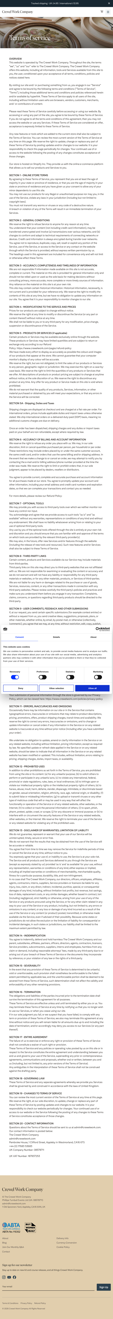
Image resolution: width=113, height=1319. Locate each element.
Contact (6, 1251)
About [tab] (93, 637)
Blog (4, 1242)
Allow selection (56, 688)
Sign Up (103, 1287)
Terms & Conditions (10, 1303)
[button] (102, 12)
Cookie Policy (63, 1247)
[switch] (43, 677)
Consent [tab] (19, 637)
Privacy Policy (26, 1303)
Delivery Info (62, 1238)
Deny (20, 688)
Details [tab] (56, 637)
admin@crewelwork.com (14, 1203)
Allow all (92, 688)
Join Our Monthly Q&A (13, 1247)
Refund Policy (40, 1303)
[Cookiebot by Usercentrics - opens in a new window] (98, 629)
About (5, 1238)
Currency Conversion (67, 1242)
